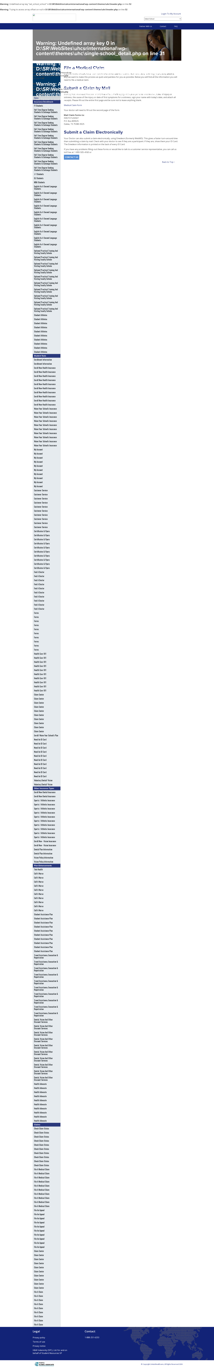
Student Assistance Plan (43, 914)
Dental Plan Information (43, 849)
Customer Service (41, 490)
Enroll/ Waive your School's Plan (46, 735)
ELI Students (38, 178)
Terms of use (39, 1341)
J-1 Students (39, 174)
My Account (38, 449)
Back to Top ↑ (168, 162)
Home (36, 97)
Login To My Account (171, 13)
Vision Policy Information (43, 857)
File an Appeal (39, 1210)
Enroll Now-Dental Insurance (44, 792)
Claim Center (39, 694)
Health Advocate (40, 1083)
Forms (36, 612)
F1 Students (38, 105)
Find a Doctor (39, 572)
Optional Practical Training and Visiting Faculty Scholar (46, 252)
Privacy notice (39, 1346)
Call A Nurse (38, 873)
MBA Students (39, 182)
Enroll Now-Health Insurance (44, 367)
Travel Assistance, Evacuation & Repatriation (46, 956)
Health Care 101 (40, 653)
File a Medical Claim (41, 1169)
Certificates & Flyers (42, 531)
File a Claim (38, 1291)
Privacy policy (39, 1337)
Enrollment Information (43, 359)
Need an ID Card (40, 739)
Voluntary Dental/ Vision (43, 780)
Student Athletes (40, 315)
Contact (163, 26)
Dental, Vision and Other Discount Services (43, 1020)
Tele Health (38, 869)
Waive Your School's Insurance (45, 408)
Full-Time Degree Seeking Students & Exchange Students (46, 111)
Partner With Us (145, 26)
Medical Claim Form (73, 105)
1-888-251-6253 (92, 1337)
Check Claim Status (41, 1128)
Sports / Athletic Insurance (44, 800)
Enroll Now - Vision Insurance (45, 841)
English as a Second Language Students (45, 187)
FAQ (176, 26)
